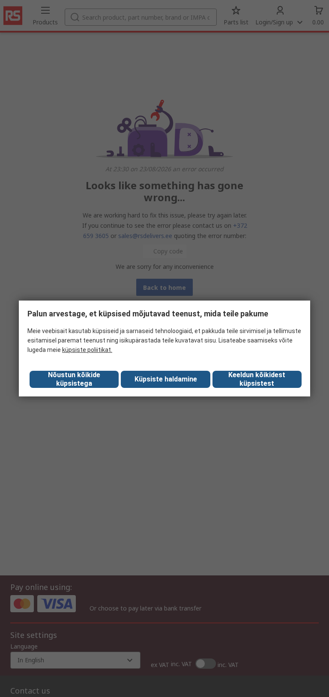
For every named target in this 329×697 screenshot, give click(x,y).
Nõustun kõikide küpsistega (74, 379)
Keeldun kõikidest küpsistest (256, 379)
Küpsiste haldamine (166, 379)
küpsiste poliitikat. (87, 349)
